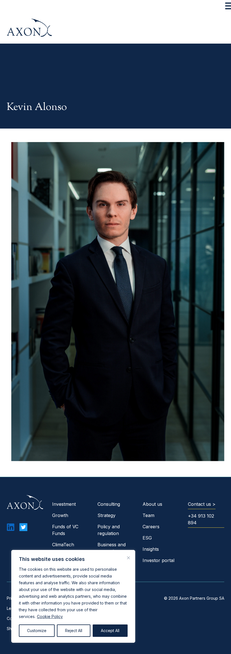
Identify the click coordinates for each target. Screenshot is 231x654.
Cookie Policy (50, 616)
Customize (36, 630)
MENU (13, 7)
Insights (151, 549)
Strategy (106, 515)
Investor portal (158, 560)
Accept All (110, 630)
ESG (147, 538)
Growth (60, 515)
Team (148, 515)
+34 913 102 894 (201, 519)
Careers (151, 526)
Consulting (108, 504)
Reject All (73, 630)
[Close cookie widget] (128, 558)
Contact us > (202, 504)
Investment (64, 504)
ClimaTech (63, 544)
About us (152, 504)
